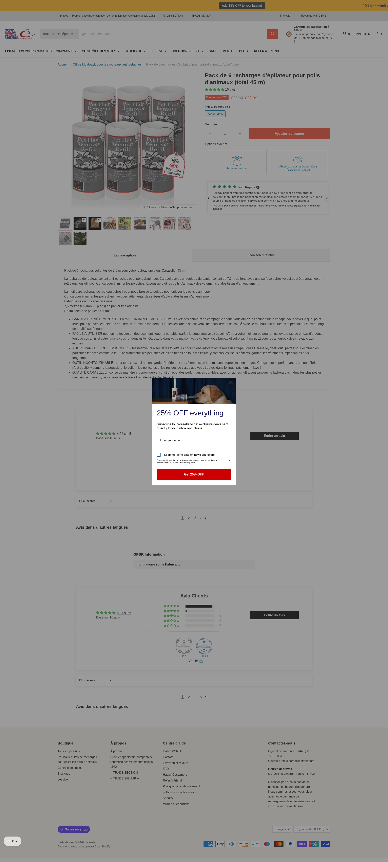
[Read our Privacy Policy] (229, 461)
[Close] (231, 382)
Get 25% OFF (194, 474)
